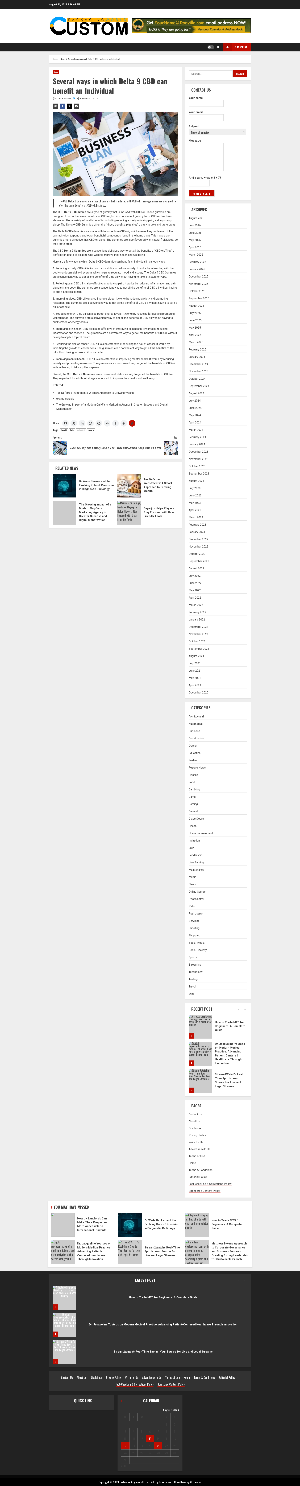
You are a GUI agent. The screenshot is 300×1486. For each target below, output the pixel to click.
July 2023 (195, 488)
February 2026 (197, 262)
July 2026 (195, 225)
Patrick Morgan (63, 98)
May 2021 (195, 678)
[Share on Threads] (123, 423)
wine (191, 993)
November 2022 (198, 546)
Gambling (194, 789)
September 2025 (199, 298)
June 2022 (195, 583)
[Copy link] (132, 423)
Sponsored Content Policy (204, 1191)
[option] (218, 1028)
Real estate (196, 913)
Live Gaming (196, 862)
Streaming (195, 964)
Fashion (193, 760)
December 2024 (198, 364)
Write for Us (196, 1142)
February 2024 (197, 437)
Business (194, 731)
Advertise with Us (199, 1149)
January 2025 (197, 356)
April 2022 (195, 597)
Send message (202, 194)
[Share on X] (73, 423)
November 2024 (198, 371)
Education (195, 753)
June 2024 (195, 408)
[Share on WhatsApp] (90, 423)
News (56, 72)
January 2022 (197, 619)
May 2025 (195, 327)
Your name (196, 98)
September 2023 (199, 473)
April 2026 (195, 247)
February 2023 (197, 524)
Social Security (198, 950)
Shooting (194, 928)
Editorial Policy (198, 1177)
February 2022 (197, 612)
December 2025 (198, 276)
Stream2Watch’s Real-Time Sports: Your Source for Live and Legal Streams (200, 1054)
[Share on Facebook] (65, 423)
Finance (193, 775)
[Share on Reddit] (107, 423)
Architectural (196, 716)
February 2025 (197, 349)
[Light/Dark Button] (210, 47)
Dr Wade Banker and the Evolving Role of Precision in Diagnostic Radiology (64, 485)
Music (192, 877)
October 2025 (197, 291)
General (193, 811)
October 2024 (197, 378)
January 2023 (197, 532)
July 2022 (195, 575)
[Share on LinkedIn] (82, 423)
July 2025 (195, 313)
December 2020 (198, 692)
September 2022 (199, 561)
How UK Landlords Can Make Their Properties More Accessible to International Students (200, 1081)
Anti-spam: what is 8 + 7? (205, 177)
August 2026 (196, 218)
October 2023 (197, 466)
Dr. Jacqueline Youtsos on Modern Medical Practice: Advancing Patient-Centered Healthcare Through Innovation (200, 1027)
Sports (193, 957)
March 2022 (196, 605)
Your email (196, 112)
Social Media (197, 942)
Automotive (196, 723)
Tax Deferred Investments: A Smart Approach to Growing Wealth (95, 392)
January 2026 (197, 269)
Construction (196, 738)
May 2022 (195, 590)
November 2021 (198, 634)
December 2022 (198, 539)
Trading (193, 979)
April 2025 (195, 335)
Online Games (197, 891)
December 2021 (198, 626)
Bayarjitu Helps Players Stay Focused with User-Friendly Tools (129, 513)
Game (192, 796)
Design (193, 745)
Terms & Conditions (200, 1170)
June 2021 (195, 670)
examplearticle (65, 398)
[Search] (218, 47)
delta (72, 430)
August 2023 (196, 481)
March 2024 (196, 429)
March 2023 (196, 517)
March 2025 (196, 342)
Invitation (194, 840)
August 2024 (196, 393)
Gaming (193, 804)
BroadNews (180, 1482)
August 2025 (196, 305)
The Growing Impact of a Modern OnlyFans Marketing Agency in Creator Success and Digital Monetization (64, 513)
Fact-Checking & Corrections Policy (210, 1184)
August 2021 (196, 656)
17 (125, 1446)
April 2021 (195, 685)
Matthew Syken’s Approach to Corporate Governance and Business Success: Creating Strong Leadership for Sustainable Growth (197, 1252)
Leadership (195, 855)
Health (193, 826)
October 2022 (197, 554)
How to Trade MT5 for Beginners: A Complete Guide (197, 1225)
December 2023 (198, 451)
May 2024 (195, 415)
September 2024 (199, 386)
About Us (194, 1121)
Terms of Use (197, 1156)
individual (81, 430)
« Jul (123, 1466)
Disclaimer (195, 1128)
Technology (196, 972)
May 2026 (195, 240)
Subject (194, 126)
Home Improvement (201, 833)
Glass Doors (196, 818)
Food (192, 782)
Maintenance (196, 869)
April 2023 (195, 510)
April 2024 (195, 422)
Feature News (197, 767)
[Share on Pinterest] (98, 423)
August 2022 (196, 568)
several (91, 430)
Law (191, 848)
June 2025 (195, 320)
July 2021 (195, 663)
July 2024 (195, 400)
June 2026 (195, 232)
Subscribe (241, 47)
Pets (192, 906)
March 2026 (196, 254)
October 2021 (197, 641)
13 (150, 1439)
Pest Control (196, 899)
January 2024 (197, 444)
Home (192, 1163)
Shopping (194, 935)
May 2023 (195, 502)
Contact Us (195, 1114)
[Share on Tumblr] (115, 423)
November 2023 (198, 459)
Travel (192, 986)
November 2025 (198, 283)
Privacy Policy (197, 1135)
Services (194, 920)
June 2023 (195, 495)
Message (195, 140)
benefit (64, 430)
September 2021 (199, 648)
